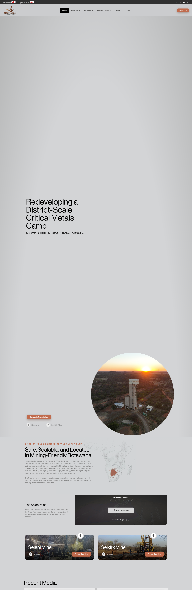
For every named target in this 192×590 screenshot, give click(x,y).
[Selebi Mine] (28, 425)
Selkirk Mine (56, 425)
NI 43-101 (37, 554)
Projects (87, 10)
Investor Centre (103, 10)
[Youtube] (183, 2)
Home (64, 10)
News (118, 10)
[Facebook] (187, 2)
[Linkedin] (180, 2)
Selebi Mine (36, 425)
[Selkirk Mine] (48, 425)
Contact (127, 10)
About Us (74, 10)
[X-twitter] (176, 2)
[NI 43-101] (30, 554)
